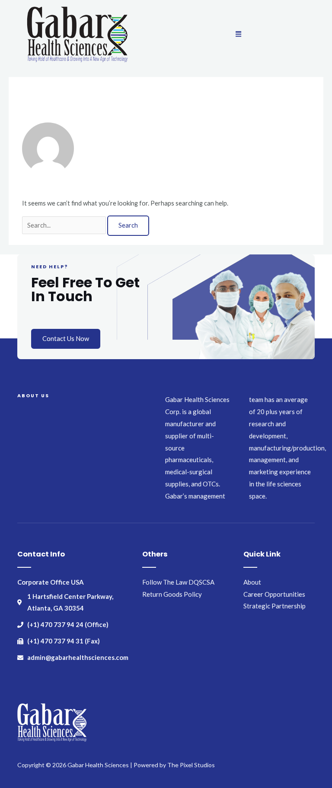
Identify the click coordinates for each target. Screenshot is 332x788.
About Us (33, 395)
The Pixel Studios (191, 765)
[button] (238, 33)
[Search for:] (64, 225)
